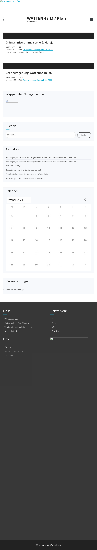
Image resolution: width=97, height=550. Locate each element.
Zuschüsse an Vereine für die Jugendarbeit (23, 170)
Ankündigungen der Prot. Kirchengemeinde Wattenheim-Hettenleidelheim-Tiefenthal (41, 157)
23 (36, 252)
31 (48, 264)
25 (60, 252)
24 (48, 252)
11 (60, 227)
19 (73, 240)
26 (73, 252)
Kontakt (8, 347)
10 (48, 227)
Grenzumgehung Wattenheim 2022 (30, 73)
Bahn (54, 323)
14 (11, 240)
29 (24, 264)
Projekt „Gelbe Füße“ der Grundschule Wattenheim (27, 174)
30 (11, 215)
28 (11, 264)
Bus (53, 319)
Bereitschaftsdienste (13, 331)
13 (85, 227)
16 (36, 240)
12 (73, 227)
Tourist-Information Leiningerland (18, 327)
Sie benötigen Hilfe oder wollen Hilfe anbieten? (25, 178)
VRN (53, 327)
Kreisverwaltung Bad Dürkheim (17, 323)
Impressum (9, 355)
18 (60, 240)
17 (48, 240)
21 (11, 252)
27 (85, 252)
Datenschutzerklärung (14, 351)
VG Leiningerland (11, 319)
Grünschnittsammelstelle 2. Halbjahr (31, 42)
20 (85, 240)
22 (24, 252)
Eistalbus (55, 331)
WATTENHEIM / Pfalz (47, 18)
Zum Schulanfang (13, 166)
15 (24, 240)
